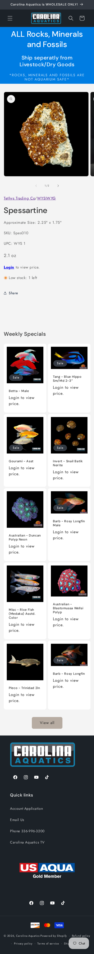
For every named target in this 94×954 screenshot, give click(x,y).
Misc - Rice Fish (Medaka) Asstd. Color (22, 614)
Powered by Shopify (53, 936)
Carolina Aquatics (28, 936)
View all (47, 723)
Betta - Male (19, 391)
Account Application (26, 808)
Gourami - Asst (21, 461)
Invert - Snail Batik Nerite (68, 463)
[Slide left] (36, 185)
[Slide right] (58, 185)
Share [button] (13, 293)
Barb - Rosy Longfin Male (69, 523)
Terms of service (48, 944)
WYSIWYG (46, 198)
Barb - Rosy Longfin (69, 674)
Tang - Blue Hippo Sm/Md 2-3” (67, 379)
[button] (10, 18)
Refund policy (81, 936)
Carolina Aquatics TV (27, 842)
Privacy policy (23, 944)
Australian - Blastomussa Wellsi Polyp (68, 608)
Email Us (17, 819)
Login (9, 267)
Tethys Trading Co (19, 198)
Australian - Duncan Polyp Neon (25, 538)
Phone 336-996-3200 (27, 831)
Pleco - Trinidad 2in (24, 688)
